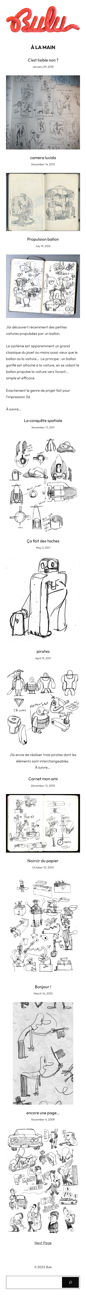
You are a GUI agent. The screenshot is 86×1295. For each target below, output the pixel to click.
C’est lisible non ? (43, 60)
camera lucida (43, 157)
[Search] (70, 1282)
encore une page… (43, 1113)
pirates (43, 651)
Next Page (43, 1242)
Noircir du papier (43, 861)
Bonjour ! (43, 987)
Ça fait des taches (43, 541)
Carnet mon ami (43, 779)
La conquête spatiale (43, 420)
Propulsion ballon (43, 239)
